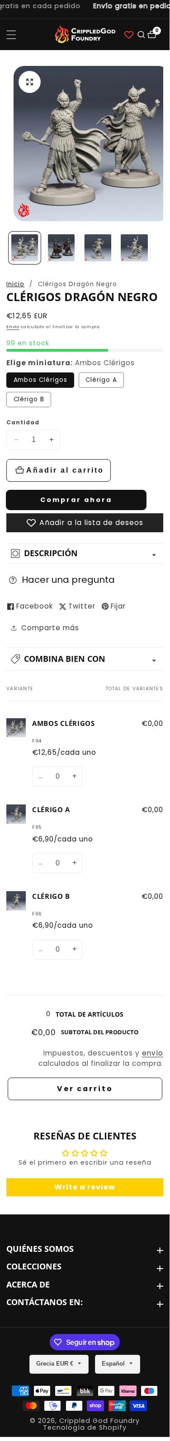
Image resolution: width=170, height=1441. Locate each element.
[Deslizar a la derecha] (160, 248)
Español (114, 1363)
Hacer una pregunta (68, 579)
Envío (12, 327)
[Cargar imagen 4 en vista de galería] (134, 248)
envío (152, 1053)
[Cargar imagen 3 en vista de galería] (98, 248)
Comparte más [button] (50, 627)
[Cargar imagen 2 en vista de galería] (61, 248)
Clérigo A (101, 380)
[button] (84, 659)
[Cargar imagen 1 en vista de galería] (25, 248)
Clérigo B (29, 399)
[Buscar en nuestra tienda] (141, 34)
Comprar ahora (76, 499)
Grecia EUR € (55, 1363)
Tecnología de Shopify (85, 1427)
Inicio (15, 284)
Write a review (84, 1187)
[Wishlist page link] (128, 34)
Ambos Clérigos (40, 380)
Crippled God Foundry (99, 1421)
